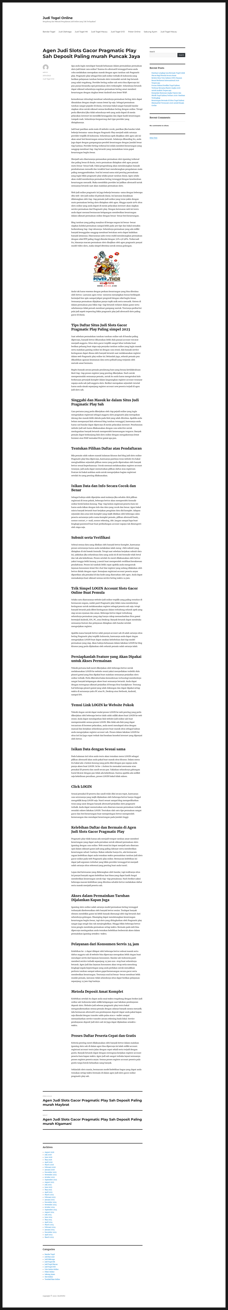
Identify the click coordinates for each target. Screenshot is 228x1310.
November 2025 (51, 1175)
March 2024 (49, 1225)
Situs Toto (153, 138)
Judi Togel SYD (118, 32)
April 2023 (48, 1235)
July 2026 (48, 1155)
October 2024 (50, 1207)
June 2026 (48, 1157)
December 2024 (51, 1202)
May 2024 (48, 1220)
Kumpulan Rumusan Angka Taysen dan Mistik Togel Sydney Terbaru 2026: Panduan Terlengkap (168, 95)
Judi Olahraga (65, 32)
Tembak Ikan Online (52, 1279)
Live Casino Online (52, 1269)
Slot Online (49, 1277)
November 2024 (51, 1205)
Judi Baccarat (50, 1257)
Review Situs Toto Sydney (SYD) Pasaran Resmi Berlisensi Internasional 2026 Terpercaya (167, 80)
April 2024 (48, 1222)
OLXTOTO (61, 1296)
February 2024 (50, 1227)
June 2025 (48, 1187)
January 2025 (50, 1200)
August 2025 (49, 1182)
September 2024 (51, 1210)
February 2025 (50, 1197)
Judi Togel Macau (99, 32)
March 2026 (49, 1165)
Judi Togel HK (81, 32)
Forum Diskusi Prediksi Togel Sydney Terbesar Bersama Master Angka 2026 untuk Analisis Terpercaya (166, 88)
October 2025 (50, 1177)
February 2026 (50, 1167)
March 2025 (49, 1195)
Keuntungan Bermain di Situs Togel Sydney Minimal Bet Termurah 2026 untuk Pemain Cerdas (168, 103)
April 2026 (49, 1162)
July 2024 (48, 1215)
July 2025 (48, 1185)
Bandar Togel (49, 32)
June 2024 (48, 1217)
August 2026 (49, 1152)
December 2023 (50, 1232)
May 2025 (48, 1190)
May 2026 (48, 1160)
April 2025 (48, 1192)
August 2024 (49, 1212)
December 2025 (51, 1172)
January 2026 (50, 1170)
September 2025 (51, 1180)
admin (45, 72)
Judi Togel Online (58, 18)
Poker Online (134, 32)
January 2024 (50, 1230)
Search (152, 52)
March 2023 (49, 1237)
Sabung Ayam (150, 32)
